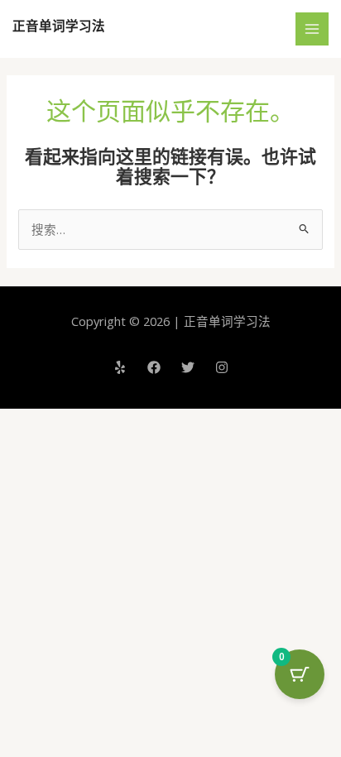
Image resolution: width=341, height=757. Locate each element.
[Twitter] (188, 367)
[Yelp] (120, 367)
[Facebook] (154, 367)
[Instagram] (221, 367)
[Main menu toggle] (312, 29)
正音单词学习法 (58, 26)
